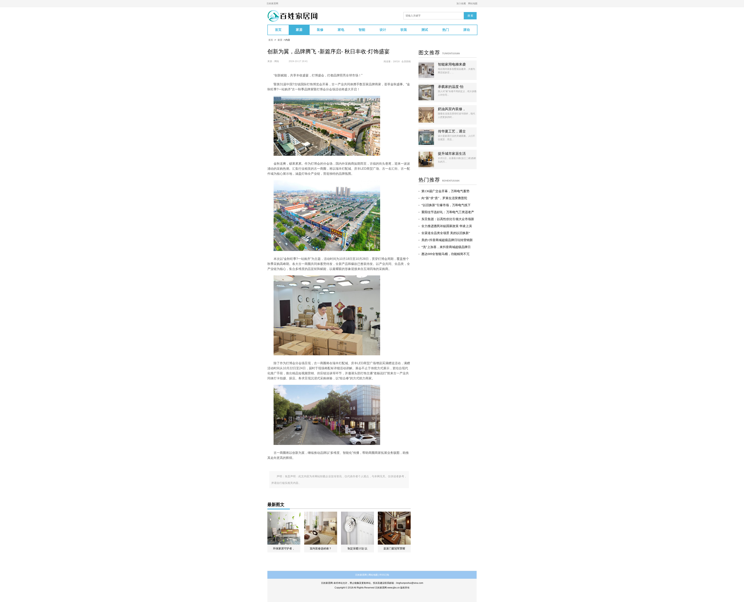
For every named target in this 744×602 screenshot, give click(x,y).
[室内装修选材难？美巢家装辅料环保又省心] (320, 528)
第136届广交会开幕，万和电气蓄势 (445, 191)
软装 (403, 30)
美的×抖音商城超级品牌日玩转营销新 (447, 240)
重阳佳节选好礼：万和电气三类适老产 (447, 212)
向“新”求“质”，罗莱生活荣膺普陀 (444, 198)
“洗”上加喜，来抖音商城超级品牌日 (446, 247)
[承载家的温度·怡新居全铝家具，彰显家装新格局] (426, 92)
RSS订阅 (384, 574)
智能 (362, 30)
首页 (278, 30)
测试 (424, 30)
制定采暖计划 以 (357, 548)
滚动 (466, 30)
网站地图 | (374, 574)
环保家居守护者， (284, 548)
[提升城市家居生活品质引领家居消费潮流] (426, 159)
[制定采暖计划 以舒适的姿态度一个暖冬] (357, 528)
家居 (299, 30)
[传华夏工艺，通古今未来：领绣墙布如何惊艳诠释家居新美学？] (426, 137)
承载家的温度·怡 (450, 87)
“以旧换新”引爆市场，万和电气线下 (446, 205)
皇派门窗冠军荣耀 (394, 548)
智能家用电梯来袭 (452, 64)
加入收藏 (461, 3)
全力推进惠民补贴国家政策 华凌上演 (446, 226)
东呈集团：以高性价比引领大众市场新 (447, 219)
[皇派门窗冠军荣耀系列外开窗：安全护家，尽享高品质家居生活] (394, 528)
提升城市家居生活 (452, 154)
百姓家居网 (272, 3)
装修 (320, 30)
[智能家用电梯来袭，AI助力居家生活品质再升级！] (426, 70)
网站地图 (472, 3)
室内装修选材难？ (321, 548)
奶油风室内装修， (452, 109)
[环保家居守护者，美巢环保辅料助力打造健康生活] (283, 528)
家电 (341, 30)
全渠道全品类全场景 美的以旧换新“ (445, 233)
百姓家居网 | (361, 574)
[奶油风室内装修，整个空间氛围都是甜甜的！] (426, 115)
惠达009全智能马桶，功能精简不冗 (445, 254)
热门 (445, 30)
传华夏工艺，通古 (452, 131)
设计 (383, 30)
